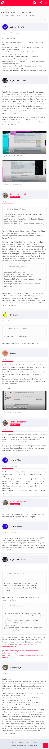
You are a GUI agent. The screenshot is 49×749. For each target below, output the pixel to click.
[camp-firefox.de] (3, 3)
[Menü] (46, 3)
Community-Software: (24, 746)
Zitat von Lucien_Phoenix (16, 209)
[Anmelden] (40, 3)
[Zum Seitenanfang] (45, 745)
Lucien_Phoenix (9, 16)
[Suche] (34, 3)
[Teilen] (46, 20)
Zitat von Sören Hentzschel (17, 573)
